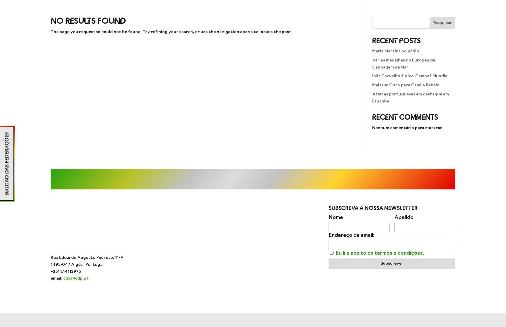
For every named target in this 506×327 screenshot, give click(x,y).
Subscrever (392, 264)
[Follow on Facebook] (253, 239)
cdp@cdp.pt (76, 278)
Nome (336, 217)
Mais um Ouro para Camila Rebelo (406, 85)
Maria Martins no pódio (395, 51)
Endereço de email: (351, 235)
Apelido (403, 217)
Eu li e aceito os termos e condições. (380, 253)
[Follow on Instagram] (229, 239)
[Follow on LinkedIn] (276, 239)
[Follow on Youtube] (241, 239)
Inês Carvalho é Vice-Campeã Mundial (410, 76)
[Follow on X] (264, 239)
